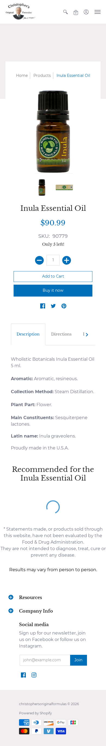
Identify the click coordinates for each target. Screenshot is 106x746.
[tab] (28, 334)
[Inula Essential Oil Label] (64, 187)
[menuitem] (65, 12)
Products (42, 75)
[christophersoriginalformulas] (20, 12)
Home (22, 75)
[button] (65, 12)
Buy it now (53, 290)
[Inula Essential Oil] (42, 187)
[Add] (66, 260)
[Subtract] (39, 260)
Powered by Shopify (35, 713)
